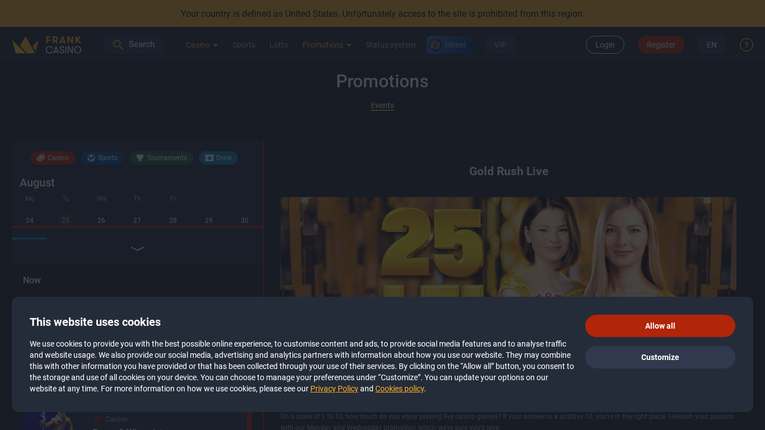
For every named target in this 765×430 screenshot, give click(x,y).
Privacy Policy (334, 388)
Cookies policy (399, 388)
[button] (660, 326)
